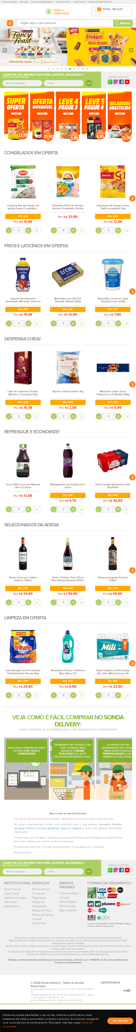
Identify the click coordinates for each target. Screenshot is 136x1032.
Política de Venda (42, 915)
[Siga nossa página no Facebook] (121, 81)
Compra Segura (69, 893)
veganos (65, 828)
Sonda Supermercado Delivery (15, 11)
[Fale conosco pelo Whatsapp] (110, 870)
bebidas (117, 824)
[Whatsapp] (110, 81)
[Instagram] (116, 81)
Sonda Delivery (15, 984)
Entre (57, 10)
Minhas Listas (67, 906)
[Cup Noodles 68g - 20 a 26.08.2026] (68, 117)
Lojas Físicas (11, 893)
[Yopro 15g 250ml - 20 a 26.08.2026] (94, 117)
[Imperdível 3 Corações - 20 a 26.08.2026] (42, 117)
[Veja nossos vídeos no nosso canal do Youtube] (127, 870)
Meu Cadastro (68, 910)
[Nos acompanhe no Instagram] (116, 870)
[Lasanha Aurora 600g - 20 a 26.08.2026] (120, 117)
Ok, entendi (120, 1021)
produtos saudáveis (47, 828)
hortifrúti (30, 828)
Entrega (64, 897)
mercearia (104, 824)
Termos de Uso (41, 889)
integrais (77, 828)
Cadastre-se (61, 13)
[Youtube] (127, 81)
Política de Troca (42, 910)
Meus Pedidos (68, 902)
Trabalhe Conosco (15, 898)
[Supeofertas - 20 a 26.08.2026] (16, 117)
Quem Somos (12, 889)
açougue (19, 828)
